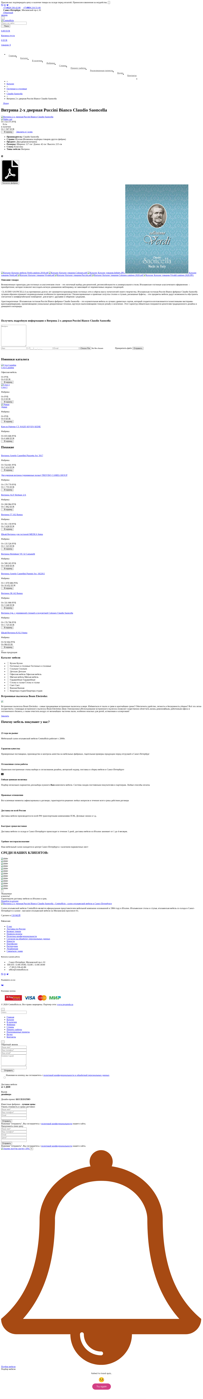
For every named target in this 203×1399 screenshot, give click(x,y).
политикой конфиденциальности (56, 1123)
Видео (120, 73)
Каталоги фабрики (10, 183)
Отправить (138, 348)
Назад (6, 103)
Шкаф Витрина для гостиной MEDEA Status (22, 534)
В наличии (37, 60)
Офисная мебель (17, 674)
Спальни (14, 669)
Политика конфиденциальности (22, 936)
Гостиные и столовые (17, 89)
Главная (12, 56)
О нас (9, 926)
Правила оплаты (14, 934)
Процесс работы (78, 68)
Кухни (13, 663)
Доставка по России (16, 929)
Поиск (6, 26)
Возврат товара (14, 931)
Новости (11, 941)
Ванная (13, 688)
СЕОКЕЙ (15, 915)
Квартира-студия (18, 691)
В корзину (8, 382)
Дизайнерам (12, 949)
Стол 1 (4, 387)
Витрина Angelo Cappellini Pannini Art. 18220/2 (23, 573)
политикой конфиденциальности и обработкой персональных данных (76, 1075)
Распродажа (12, 946)
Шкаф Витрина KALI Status (14, 633)
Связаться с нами (15, 951)
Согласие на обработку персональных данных (28, 939)
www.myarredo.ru (65, 1004)
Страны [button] (62, 65)
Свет (12, 685)
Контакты (132, 75)
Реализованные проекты (101, 70)
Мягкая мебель (17, 677)
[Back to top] (3, 1041)
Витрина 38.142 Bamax (12, 593)
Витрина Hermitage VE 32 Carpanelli (18, 554)
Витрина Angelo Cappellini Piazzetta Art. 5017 (22, 455)
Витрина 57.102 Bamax (12, 514)
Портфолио (12, 944)
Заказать (5, 716)
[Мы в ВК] (2, 985)
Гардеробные (16, 680)
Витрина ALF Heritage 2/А (13, 495)
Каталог (24, 58)
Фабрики (50, 63)
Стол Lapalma (7, 367)
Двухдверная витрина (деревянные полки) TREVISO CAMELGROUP (34, 475)
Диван (4, 407)
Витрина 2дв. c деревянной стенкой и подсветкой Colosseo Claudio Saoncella (37, 613)
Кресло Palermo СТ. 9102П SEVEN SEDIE (21, 426)
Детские (14, 671)
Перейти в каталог (10, 901)
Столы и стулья (17, 682)
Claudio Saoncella (15, 93)
